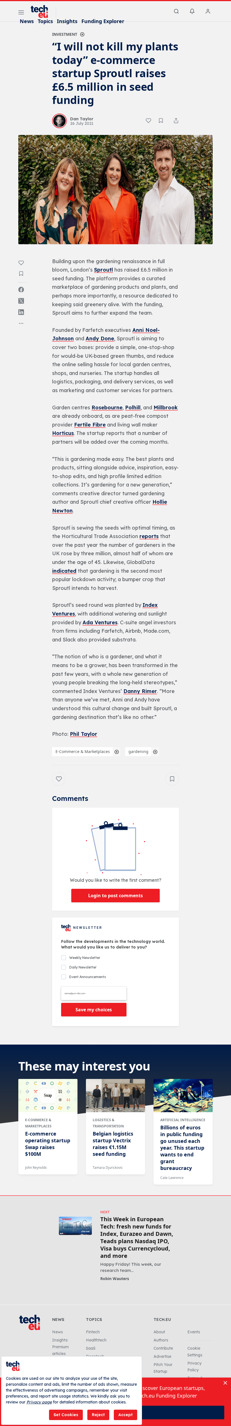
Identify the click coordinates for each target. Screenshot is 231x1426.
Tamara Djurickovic (108, 1167)
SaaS (90, 1348)
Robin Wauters (114, 1278)
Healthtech (96, 1340)
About (159, 1331)
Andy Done (100, 338)
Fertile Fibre (90, 424)
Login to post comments (115, 895)
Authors (161, 1340)
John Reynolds (36, 1167)
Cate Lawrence (172, 1177)
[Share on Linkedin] (21, 312)
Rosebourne (107, 407)
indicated (64, 571)
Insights (67, 21)
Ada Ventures (100, 622)
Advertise (162, 1356)
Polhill (133, 407)
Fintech (93, 1331)
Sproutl (103, 269)
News (27, 21)
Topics (45, 21)
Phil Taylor (83, 734)
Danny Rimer (140, 691)
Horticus (63, 433)
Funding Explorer (102, 21)
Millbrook (166, 407)
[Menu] (21, 13)
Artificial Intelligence (182, 1120)
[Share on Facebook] (21, 289)
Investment (64, 34)
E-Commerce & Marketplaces (82, 751)
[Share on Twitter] (21, 301)
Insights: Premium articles (60, 1347)
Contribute (163, 1348)
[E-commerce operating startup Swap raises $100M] (47, 1095)
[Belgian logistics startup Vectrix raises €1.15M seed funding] (115, 1095)
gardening (138, 751)
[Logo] (42, 11)
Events (193, 1331)
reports (149, 536)
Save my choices (93, 1010)
